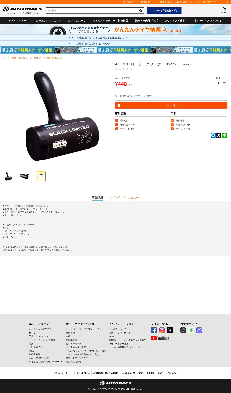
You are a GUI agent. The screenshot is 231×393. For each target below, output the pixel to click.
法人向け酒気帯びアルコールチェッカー (128, 347)
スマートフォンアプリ (77, 358)
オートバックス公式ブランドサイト (207, 2)
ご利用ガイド (128, 2)
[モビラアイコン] (199, 330)
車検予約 (179, 2)
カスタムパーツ (77, 20)
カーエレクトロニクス (48, 20)
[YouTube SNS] (160, 338)
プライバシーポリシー (63, 373)
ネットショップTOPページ (42, 329)
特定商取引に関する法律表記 (106, 373)
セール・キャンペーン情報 (42, 340)
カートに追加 (171, 105)
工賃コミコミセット (39, 336)
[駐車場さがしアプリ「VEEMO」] (191, 330)
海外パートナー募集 (119, 343)
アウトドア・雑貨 (175, 20)
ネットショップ (39, 324)
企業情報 (150, 373)
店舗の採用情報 (73, 361)
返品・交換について (39, 358)
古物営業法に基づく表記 (132, 373)
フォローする (159, 324)
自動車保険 (71, 340)
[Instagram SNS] (162, 330)
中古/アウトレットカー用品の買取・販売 (86, 351)
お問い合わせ (172, 373)
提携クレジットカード (120, 333)
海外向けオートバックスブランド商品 (127, 340)
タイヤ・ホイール (19, 20)
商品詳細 (97, 198)
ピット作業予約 (161, 2)
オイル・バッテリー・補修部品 (110, 20)
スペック (115, 197)
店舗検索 (142, 2)
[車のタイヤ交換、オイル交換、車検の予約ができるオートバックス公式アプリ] (183, 330)
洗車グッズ (39, 58)
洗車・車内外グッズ (146, 20)
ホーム (6, 58)
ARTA (111, 336)
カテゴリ (33, 333)
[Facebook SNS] (154, 330)
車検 (68, 336)
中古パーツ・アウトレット (207, 20)
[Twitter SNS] (170, 330)
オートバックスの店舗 (80, 324)
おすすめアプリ (190, 324)
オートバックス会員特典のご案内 (82, 354)
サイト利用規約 (83, 373)
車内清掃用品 (53, 58)
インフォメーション (121, 324)
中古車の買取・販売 (76, 347)
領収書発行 (34, 354)
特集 (31, 343)
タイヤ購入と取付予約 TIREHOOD (46, 361)
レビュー (133, 197)
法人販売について (117, 329)
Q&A (31, 351)
